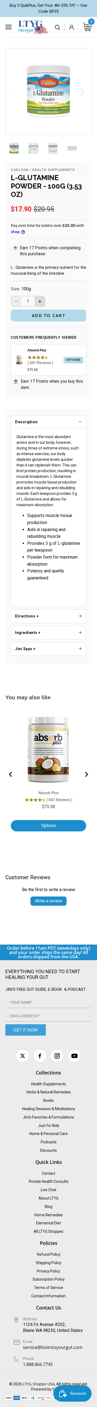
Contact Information (48, 1296)
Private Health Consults (48, 1181)
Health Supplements (53, 170)
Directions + (27, 616)
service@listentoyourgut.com (52, 1347)
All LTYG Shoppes (48, 1231)
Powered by (41, 1389)
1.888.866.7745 (38, 1364)
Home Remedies (48, 1215)
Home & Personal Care (48, 1133)
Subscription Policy (49, 1279)
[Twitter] (22, 1056)
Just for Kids (48, 1125)
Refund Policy (48, 1254)
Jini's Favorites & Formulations (48, 1117)
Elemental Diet (48, 1223)
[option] (48, 91)
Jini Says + (25, 649)
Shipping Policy (48, 1263)
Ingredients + (28, 632)
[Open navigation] (8, 27)
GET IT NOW (25, 1030)
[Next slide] (86, 774)
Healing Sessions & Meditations (48, 1109)
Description (26, 422)
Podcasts (49, 1142)
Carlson (20, 170)
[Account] (71, 27)
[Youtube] (74, 1056)
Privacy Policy (48, 1271)
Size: (15, 288)
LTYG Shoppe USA (39, 1383)
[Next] (82, 91)
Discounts (48, 1150)
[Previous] (15, 91)
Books (48, 1100)
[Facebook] (40, 1056)
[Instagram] (57, 1056)
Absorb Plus (36, 350)
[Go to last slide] (10, 774)
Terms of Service (48, 1287)
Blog (48, 1206)
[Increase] (40, 301)
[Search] (58, 27)
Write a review (48, 901)
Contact (48, 1173)
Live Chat (48, 1190)
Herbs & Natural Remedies (48, 1092)
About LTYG (48, 1198)
